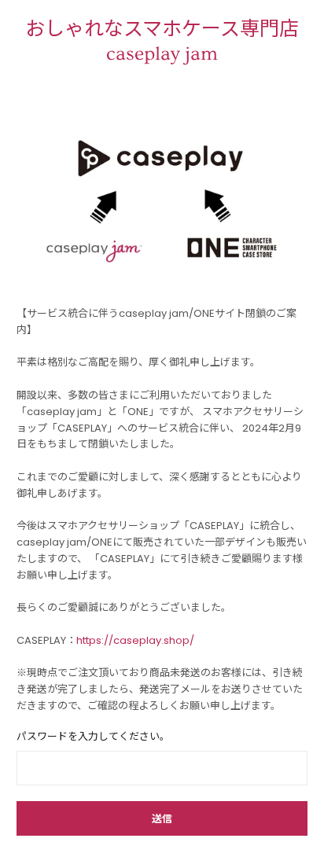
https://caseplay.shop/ (135, 640)
